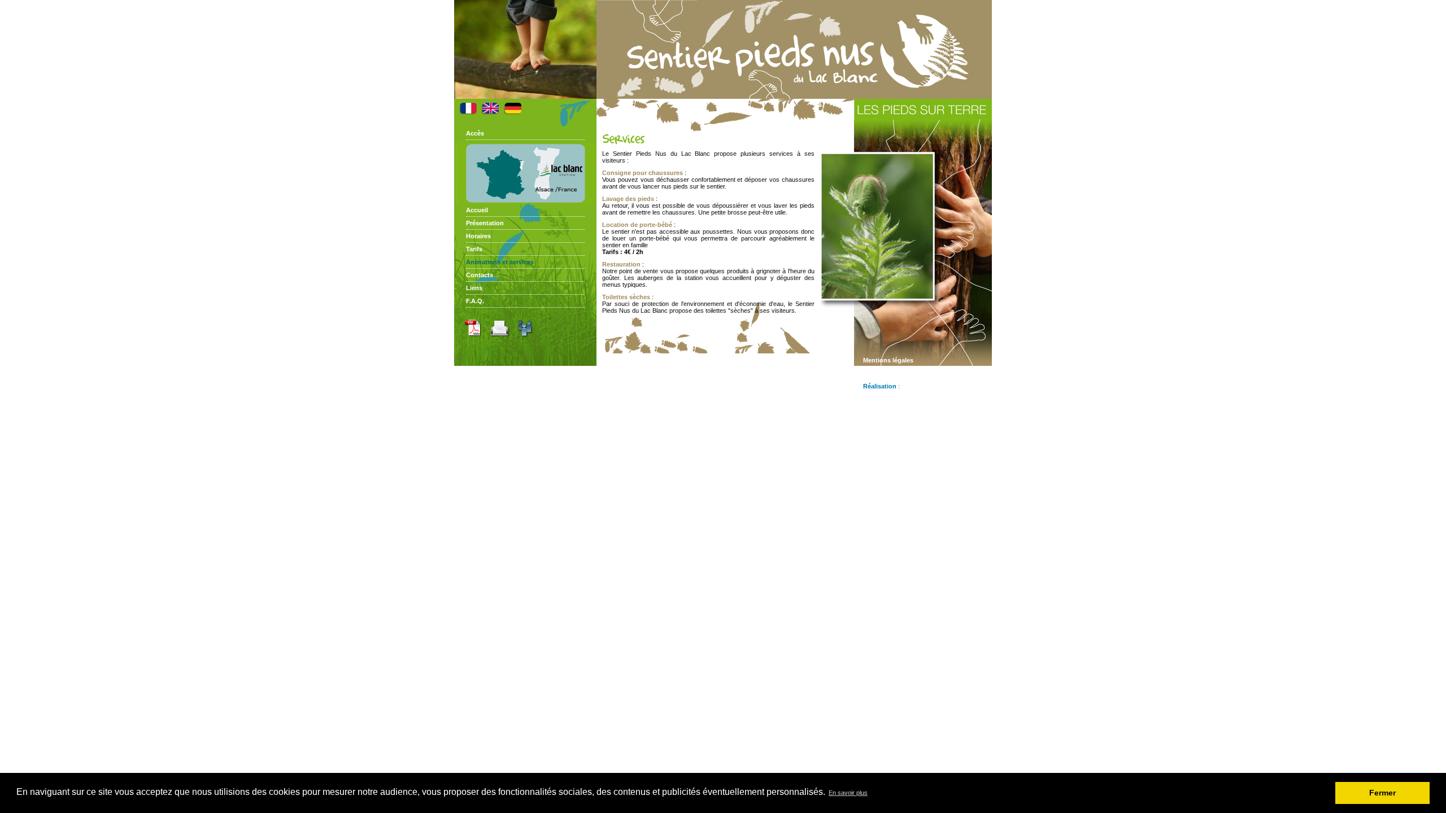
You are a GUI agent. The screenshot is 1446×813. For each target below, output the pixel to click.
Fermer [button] (1382, 792)
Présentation (485, 223)
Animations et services (500, 262)
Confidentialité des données (905, 373)
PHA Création (921, 386)
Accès (475, 133)
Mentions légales (888, 360)
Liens (474, 288)
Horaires (478, 236)
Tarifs (474, 249)
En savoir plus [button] (848, 792)
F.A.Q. (475, 301)
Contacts (479, 275)
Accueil (477, 210)
